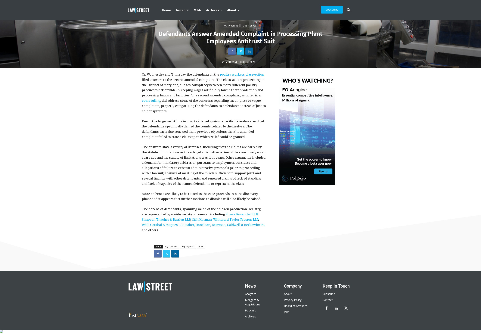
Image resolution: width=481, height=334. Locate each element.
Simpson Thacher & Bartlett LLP (166, 219)
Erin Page (231, 62)
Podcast (250, 310)
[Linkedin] (249, 51)
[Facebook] (232, 51)
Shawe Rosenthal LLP (242, 214)
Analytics (250, 294)
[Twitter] (240, 51)
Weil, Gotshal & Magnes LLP (163, 225)
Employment (188, 246)
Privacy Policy (293, 300)
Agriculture (231, 26)
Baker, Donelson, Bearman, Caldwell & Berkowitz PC (225, 225)
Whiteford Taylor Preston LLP (235, 219)
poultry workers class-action (242, 74)
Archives (250, 316)
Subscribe (329, 294)
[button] (348, 10)
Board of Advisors (295, 306)
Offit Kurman (202, 219)
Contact (328, 300)
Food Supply (249, 26)
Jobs (287, 312)
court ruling (151, 100)
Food (201, 246)
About (288, 294)
